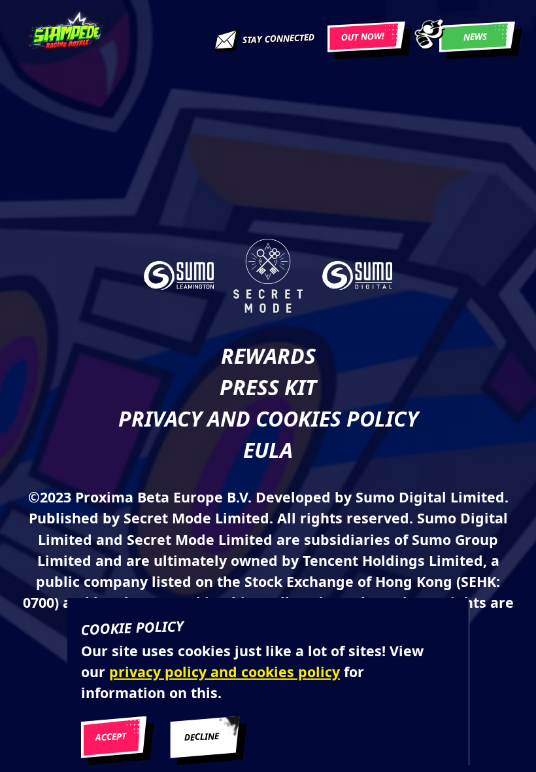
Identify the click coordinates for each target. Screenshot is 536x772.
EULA (268, 450)
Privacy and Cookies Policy (268, 418)
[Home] (65, 37)
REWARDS (268, 356)
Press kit (268, 387)
